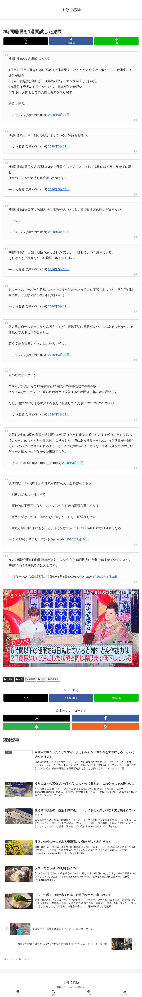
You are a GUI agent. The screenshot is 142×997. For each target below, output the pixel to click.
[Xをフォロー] (36, 718)
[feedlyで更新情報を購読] (36, 726)
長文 (10, 679)
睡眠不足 (54, 679)
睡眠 (43, 679)
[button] (131, 655)
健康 (21, 679)
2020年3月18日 (58, 189)
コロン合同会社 (77, 987)
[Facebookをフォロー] (105, 718)
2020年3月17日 (58, 115)
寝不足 (32, 679)
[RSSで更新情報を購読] (105, 726)
